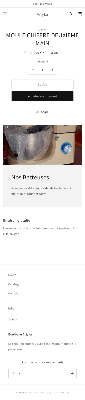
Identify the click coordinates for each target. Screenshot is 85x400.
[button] (5, 14)
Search (12, 319)
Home (12, 275)
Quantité (42, 61)
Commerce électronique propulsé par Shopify (49, 393)
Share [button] (45, 112)
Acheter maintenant (42, 96)
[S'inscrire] (72, 373)
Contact (13, 293)
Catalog (13, 284)
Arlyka (25, 393)
